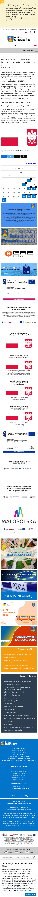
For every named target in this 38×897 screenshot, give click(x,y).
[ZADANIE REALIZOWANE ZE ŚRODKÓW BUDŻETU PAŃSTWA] (19, 377)
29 (29, 195)
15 (29, 188)
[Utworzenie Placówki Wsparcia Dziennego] (19, 454)
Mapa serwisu (22, 29)
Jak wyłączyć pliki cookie (24, 890)
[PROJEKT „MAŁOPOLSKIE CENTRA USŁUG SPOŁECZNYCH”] (19, 479)
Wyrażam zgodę (30, 894)
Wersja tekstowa (32, 29)
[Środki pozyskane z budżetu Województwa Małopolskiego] (19, 524)
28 (24, 195)
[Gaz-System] (19, 261)
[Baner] (19, 402)
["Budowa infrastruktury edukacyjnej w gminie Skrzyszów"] (19, 327)
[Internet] (19, 275)
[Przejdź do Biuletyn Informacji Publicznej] (26, 32)
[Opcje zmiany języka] (35, 45)
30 (34, 195)
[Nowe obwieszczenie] (19, 226)
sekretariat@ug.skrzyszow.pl (21, 756)
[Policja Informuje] (19, 599)
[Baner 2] (19, 427)
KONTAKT (32, 817)
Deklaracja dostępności (11, 29)
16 (34, 188)
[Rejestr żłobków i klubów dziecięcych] (19, 568)
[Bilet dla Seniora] (19, 624)
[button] (19, 45)
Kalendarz (31, 163)
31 (4, 199)
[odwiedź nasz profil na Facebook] (34, 32)
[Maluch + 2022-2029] (19, 537)
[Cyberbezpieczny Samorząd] (19, 301)
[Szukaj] (15, 45)
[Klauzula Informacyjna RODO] (19, 580)
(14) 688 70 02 (20, 754)
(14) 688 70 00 (21, 752)
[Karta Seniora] (19, 645)
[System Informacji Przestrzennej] (19, 244)
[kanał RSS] (31, 32)
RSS (3, 29)
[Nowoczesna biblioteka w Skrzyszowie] (19, 504)
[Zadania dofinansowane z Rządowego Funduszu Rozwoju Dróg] (19, 352)
